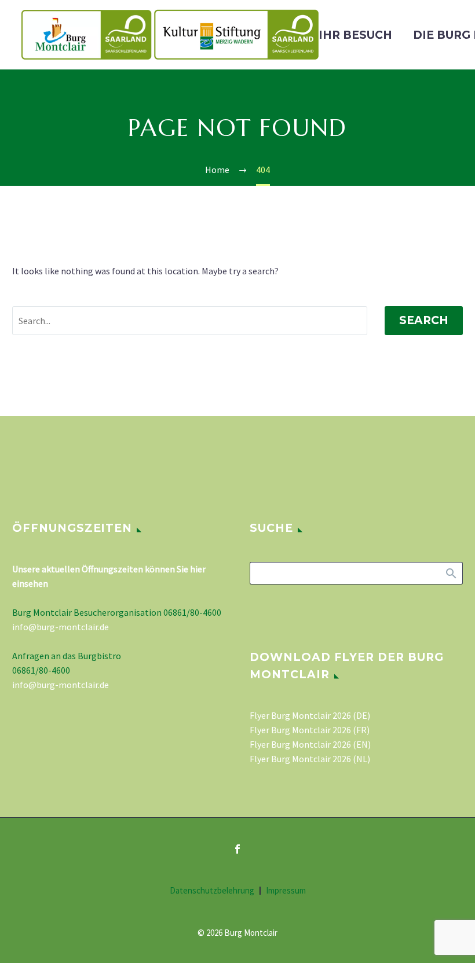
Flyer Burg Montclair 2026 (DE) (310, 715)
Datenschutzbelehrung (212, 891)
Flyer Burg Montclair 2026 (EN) (310, 744)
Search (423, 320)
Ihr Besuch (355, 35)
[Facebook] (237, 849)
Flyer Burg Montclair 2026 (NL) (310, 758)
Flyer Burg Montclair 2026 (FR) (310, 730)
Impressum (286, 891)
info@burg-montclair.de (60, 627)
